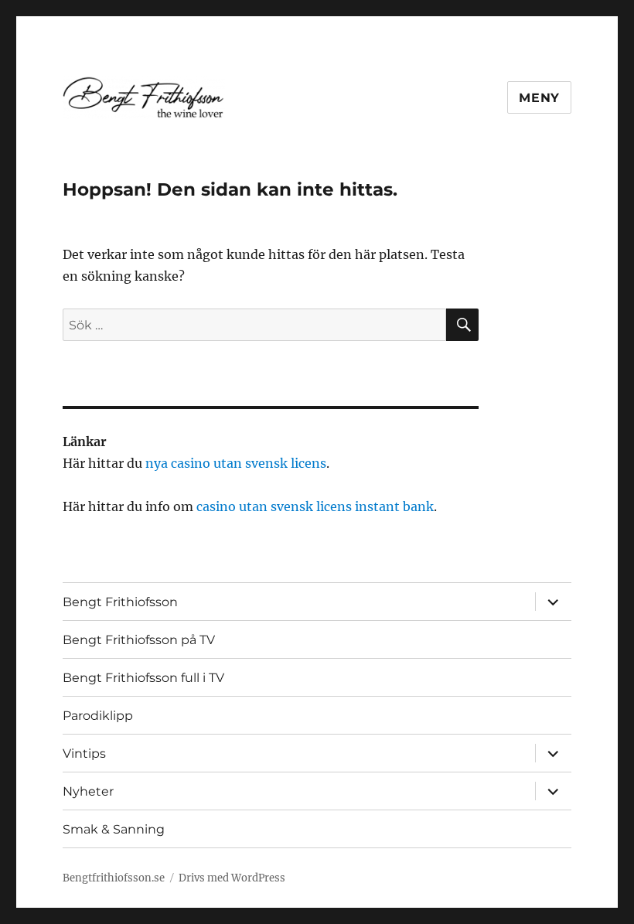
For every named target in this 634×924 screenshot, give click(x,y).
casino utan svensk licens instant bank (315, 506)
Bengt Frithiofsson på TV (139, 639)
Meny (539, 97)
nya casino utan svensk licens (235, 463)
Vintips (84, 753)
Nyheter (88, 791)
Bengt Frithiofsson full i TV (143, 677)
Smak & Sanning (114, 829)
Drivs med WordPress (232, 878)
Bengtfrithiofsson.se (114, 878)
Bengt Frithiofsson (120, 602)
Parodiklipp (98, 715)
